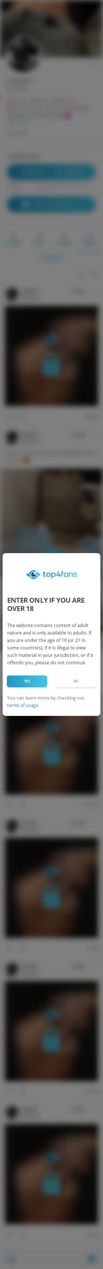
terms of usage (22, 705)
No (76, 681)
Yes (27, 681)
